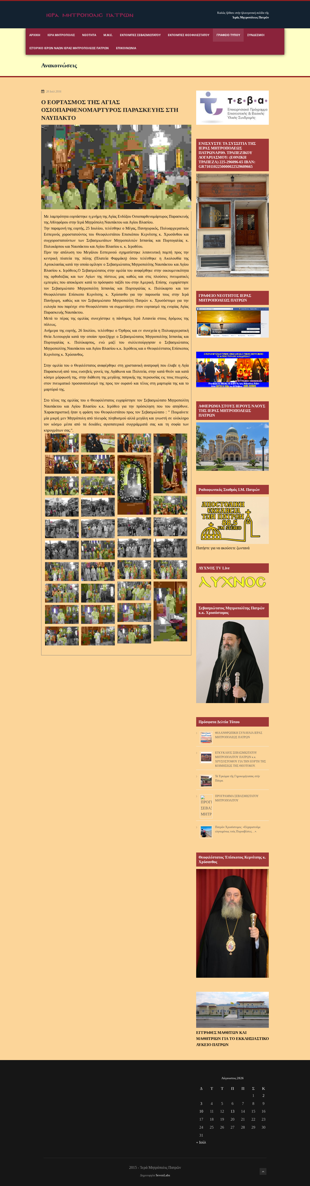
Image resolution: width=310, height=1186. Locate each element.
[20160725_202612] (62, 507)
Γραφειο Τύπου (228, 35)
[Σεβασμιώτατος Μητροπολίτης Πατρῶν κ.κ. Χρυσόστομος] (232, 702)
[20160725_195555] (62, 486)
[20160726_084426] (170, 611)
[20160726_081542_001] (98, 571)
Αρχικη (34, 35)
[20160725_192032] (134, 443)
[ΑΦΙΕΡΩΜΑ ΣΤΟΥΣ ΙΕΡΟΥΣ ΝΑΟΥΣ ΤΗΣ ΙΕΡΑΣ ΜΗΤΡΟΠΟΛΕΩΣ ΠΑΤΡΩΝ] (232, 469)
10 (201, 1111)
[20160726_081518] (98, 550)
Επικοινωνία (126, 48)
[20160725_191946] (98, 443)
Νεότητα (89, 35)
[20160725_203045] (170, 548)
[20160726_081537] (170, 569)
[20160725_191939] (62, 443)
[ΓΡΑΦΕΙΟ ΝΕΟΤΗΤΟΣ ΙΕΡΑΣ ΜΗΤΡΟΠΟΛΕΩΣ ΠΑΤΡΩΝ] (232, 336)
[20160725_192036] (170, 464)
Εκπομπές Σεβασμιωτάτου (140, 35)
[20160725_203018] (170, 526)
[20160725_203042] (98, 528)
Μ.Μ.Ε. (108, 35)
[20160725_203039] (62, 528)
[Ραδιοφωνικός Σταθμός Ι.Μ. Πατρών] (232, 520)
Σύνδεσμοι (255, 35)
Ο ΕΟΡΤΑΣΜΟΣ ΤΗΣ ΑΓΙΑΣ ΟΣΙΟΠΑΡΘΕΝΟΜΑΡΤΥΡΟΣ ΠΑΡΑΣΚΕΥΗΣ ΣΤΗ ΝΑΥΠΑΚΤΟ (109, 110)
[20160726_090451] (62, 614)
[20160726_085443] (98, 593)
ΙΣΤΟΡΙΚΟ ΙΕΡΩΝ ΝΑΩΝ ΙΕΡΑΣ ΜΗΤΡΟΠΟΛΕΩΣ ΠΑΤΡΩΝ (69, 48)
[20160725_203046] (62, 550)
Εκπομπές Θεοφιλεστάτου (188, 35)
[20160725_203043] (134, 548)
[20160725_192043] (62, 464)
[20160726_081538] (62, 571)
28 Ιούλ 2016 (53, 91)
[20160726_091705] (62, 636)
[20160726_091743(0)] (98, 636)
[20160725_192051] (98, 464)
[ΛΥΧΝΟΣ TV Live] (232, 588)
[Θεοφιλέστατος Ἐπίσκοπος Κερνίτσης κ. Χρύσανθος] (232, 976)
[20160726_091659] (134, 634)
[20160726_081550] (134, 591)
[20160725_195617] (98, 486)
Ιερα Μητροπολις (61, 35)
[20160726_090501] (98, 614)
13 (232, 1111)
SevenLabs (163, 1175)
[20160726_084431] (62, 593)
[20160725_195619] (170, 505)
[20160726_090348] (134, 612)
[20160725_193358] (134, 485)
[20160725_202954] (98, 507)
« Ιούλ (201, 1142)
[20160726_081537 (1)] (134, 569)
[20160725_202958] (134, 526)
